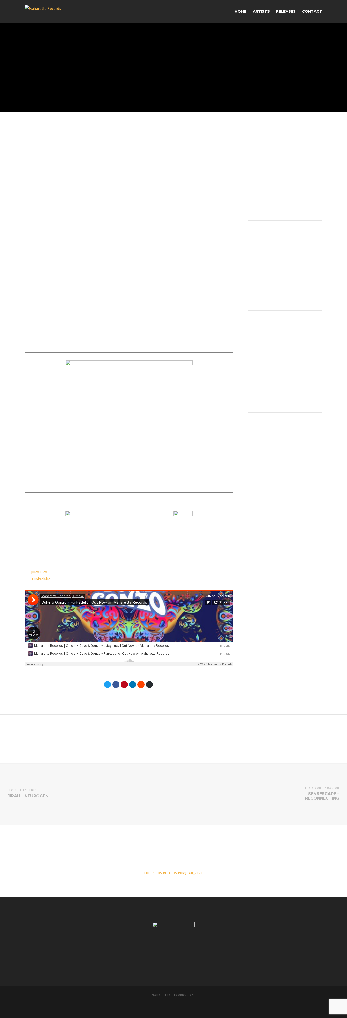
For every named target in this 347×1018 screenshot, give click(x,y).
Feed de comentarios (263, 419)
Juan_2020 (159, 57)
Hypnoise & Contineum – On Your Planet (276, 169)
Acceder (253, 391)
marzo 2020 (256, 303)
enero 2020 (256, 332)
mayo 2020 (256, 274)
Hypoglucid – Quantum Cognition (271, 213)
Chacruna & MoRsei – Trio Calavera (272, 227)
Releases (254, 361)
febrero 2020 (257, 317)
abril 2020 (255, 288)
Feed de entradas (260, 405)
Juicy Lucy (39, 572)
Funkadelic (41, 579)
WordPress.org (258, 434)
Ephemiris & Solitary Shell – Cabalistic (274, 184)
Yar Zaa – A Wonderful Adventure (271, 199)
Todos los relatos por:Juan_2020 (173, 873)
